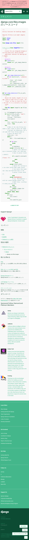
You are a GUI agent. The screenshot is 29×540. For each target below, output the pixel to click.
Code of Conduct (5, 419)
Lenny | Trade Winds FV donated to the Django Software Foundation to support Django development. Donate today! (17, 219)
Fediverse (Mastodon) (6, 476)
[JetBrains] (3, 328)
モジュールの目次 (9, 269)
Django (2, 11)
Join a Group (4, 433)
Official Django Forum (6, 460)
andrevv (4, 529)
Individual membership (6, 443)
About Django (4, 409)
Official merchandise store (7, 501)
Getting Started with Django (7, 411)
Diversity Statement (5, 421)
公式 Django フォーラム (7, 282)
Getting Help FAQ (5, 455)
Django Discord (4, 457)
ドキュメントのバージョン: (19, 533)
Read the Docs (4, 300)
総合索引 (4, 237)
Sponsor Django (4, 496)
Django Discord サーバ (7, 275)
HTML (14, 298)
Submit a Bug (4, 438)
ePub (20, 298)
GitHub (2, 471)
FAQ (2, 262)
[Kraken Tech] (3, 353)
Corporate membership (6, 498)
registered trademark (15, 535)
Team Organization (5, 414)
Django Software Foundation (8, 416)
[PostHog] (3, 380)
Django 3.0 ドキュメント (8, 246)
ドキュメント (6, 16)
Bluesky (2, 479)
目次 (3, 234)
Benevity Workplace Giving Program (9, 503)
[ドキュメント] (6, 48)
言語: (24, 530)
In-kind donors (5, 519)
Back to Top (15, 205)
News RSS (3, 484)
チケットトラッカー (6, 288)
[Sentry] (3, 315)
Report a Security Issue (6, 440)
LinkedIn (3, 481)
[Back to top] (26, 537)
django (7, 251)
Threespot (4, 525)
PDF (17, 298)
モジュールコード (8, 249)
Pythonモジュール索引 (7, 239)
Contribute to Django (6, 435)
